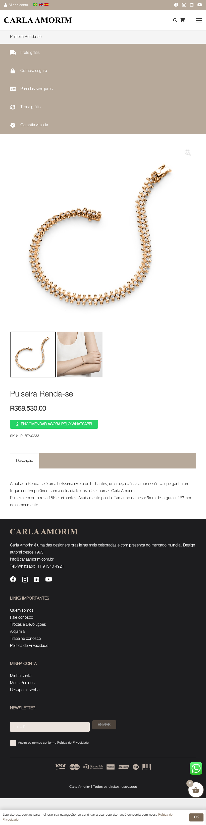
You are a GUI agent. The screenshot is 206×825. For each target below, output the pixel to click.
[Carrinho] (182, 20)
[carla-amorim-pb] (38, 20)
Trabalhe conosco (25, 639)
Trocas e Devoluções (28, 624)
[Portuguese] (35, 5)
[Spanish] (46, 5)
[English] (41, 5)
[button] (199, 20)
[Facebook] (176, 5)
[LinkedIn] (191, 5)
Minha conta (20, 676)
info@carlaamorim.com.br (32, 559)
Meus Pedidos (22, 683)
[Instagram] (184, 5)
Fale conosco (21, 617)
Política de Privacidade (29, 646)
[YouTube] (199, 5)
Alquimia (17, 632)
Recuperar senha (24, 690)
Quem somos (21, 610)
